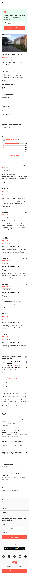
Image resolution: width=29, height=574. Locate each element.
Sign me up (14, 537)
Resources (4, 508)
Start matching (14, 28)
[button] (3, 382)
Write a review (14, 155)
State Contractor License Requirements (11, 391)
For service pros (6, 504)
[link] (13, 367)
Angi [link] (3, 7)
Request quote (13, 378)
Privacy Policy (18, 566)
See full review (6, 183)
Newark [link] (10, 7)
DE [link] (6, 7)
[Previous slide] (3, 382)
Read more (5, 81)
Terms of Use (10, 566)
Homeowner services (7, 500)
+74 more (7, 64)
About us (4, 512)
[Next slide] (6, 382)
